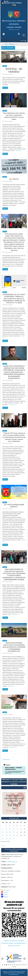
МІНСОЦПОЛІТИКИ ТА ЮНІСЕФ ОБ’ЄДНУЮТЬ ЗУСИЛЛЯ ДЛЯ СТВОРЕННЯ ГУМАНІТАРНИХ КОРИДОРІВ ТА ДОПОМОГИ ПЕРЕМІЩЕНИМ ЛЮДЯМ (14, 574)
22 (6, 835)
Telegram (5, 896)
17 (13, 832)
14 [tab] (13, 967)
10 (13, 829)
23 (10, 835)
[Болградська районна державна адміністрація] (3, 34)
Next (24, 959)
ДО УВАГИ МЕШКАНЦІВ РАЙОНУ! (14, 506)
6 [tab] (12, 965)
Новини (4, 66)
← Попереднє (5, 759)
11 (17, 829)
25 (17, 835)
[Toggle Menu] (24, 787)
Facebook (5, 894)
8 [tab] (16, 965)
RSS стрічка (6, 890)
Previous (2, 959)
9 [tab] (18, 965)
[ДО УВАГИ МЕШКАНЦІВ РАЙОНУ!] (14, 485)
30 (10, 838)
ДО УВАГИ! (14, 179)
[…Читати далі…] (18, 150)
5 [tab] (10, 965)
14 (3, 832)
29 (6, 838)
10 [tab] (20, 965)
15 (6, 832)
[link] (11, 861)
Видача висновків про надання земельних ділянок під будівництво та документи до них (14, 943)
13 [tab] (26, 965)
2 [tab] (4, 965)
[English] (13, 5)
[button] (22, 40)
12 (21, 829)
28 (3, 838)
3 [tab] (6, 965)
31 (13, 838)
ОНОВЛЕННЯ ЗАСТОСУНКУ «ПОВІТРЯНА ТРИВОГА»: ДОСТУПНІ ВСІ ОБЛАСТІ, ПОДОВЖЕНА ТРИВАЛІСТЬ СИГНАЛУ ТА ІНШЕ (14, 299)
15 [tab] (15, 967)
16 (10, 832)
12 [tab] (24, 965)
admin (11, 74)
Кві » (3, 846)
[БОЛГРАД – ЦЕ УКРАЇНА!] (14, 52)
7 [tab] (14, 965)
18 (17, 832)
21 (3, 835)
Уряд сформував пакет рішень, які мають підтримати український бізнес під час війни (14, 116)
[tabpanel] (14, 958)
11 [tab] (22, 965)
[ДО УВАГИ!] (14, 160)
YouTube (5, 892)
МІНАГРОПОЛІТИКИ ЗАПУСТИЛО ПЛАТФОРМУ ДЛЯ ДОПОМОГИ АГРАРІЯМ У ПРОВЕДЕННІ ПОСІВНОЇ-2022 (14, 647)
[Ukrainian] (15, 5)
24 (13, 835)
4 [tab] (8, 965)
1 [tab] (2, 965)
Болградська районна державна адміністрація (14, 24)
